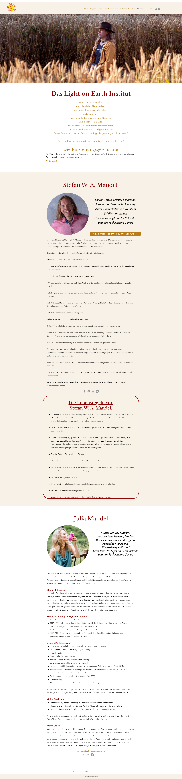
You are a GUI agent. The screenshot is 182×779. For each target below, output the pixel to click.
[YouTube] (88, 391)
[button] (91, 48)
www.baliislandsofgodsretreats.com (91, 751)
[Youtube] (156, 9)
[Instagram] (93, 391)
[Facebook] (159, 9)
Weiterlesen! (51, 161)
